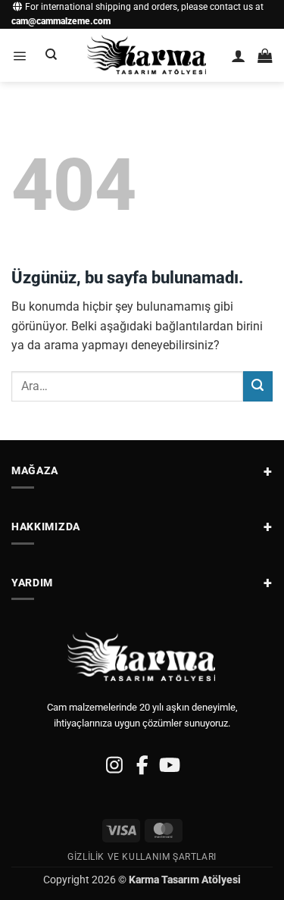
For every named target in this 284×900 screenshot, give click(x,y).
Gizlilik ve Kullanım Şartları (142, 857)
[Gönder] (258, 386)
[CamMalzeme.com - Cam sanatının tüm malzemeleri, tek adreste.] (147, 55)
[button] (19, 56)
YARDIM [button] (32, 583)
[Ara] (51, 55)
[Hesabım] (238, 56)
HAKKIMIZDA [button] (45, 526)
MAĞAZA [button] (34, 470)
